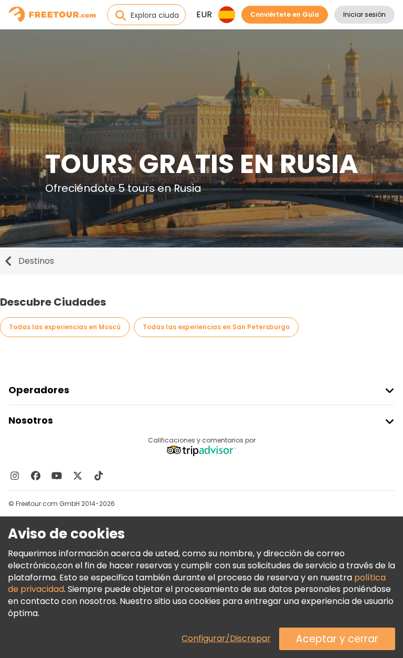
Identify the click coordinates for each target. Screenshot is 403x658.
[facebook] (35, 475)
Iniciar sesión (364, 14)
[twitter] (77, 475)
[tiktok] (98, 475)
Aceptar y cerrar (337, 639)
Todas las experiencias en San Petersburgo (216, 326)
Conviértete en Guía (284, 14)
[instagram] (14, 475)
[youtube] (56, 475)
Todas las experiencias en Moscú (65, 326)
